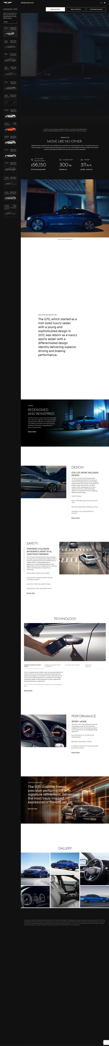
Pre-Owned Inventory (96, 9)
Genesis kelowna (27, 3)
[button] (10, 22)
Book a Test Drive (76, 9)
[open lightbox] (65, 208)
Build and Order (55, 9)
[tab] (84, 482)
